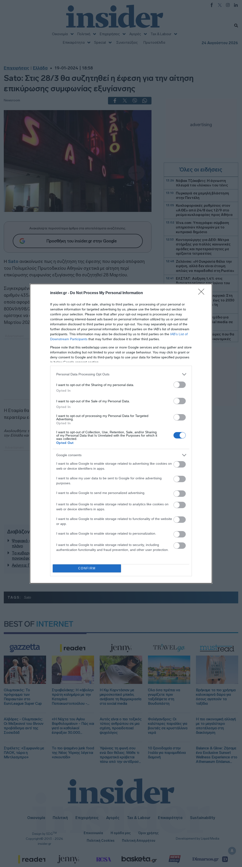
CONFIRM (87, 568)
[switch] (179, 385)
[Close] (202, 293)
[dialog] (121, 433)
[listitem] (121, 374)
